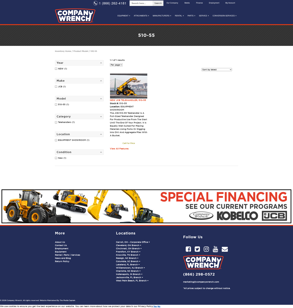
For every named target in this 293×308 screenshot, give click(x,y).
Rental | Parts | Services (67, 255)
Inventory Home (63, 51)
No (158, 306)
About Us (60, 242)
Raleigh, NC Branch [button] (126, 258)
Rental (179, 15)
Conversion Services (225, 15)
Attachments (141, 15)
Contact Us (61, 245)
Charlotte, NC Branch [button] (127, 271)
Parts (191, 15)
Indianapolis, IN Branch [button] (128, 274)
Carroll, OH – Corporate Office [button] (132, 242)
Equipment (124, 15)
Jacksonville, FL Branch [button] (129, 277)
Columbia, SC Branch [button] (127, 261)
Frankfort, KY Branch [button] (127, 251)
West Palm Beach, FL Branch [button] (131, 280)
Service (204, 15)
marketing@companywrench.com (201, 282)
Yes (155, 306)
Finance (199, 2)
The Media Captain (67, 300)
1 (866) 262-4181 (112, 3)
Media (187, 2)
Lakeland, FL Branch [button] (127, 264)
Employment (214, 2)
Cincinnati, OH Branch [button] (128, 248)
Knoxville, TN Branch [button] (127, 255)
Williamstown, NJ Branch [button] (130, 268)
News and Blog (63, 258)
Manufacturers (162, 15)
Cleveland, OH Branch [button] (128, 245)
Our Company (172, 2)
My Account (230, 2)
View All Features (119, 148)
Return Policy (62, 261)
